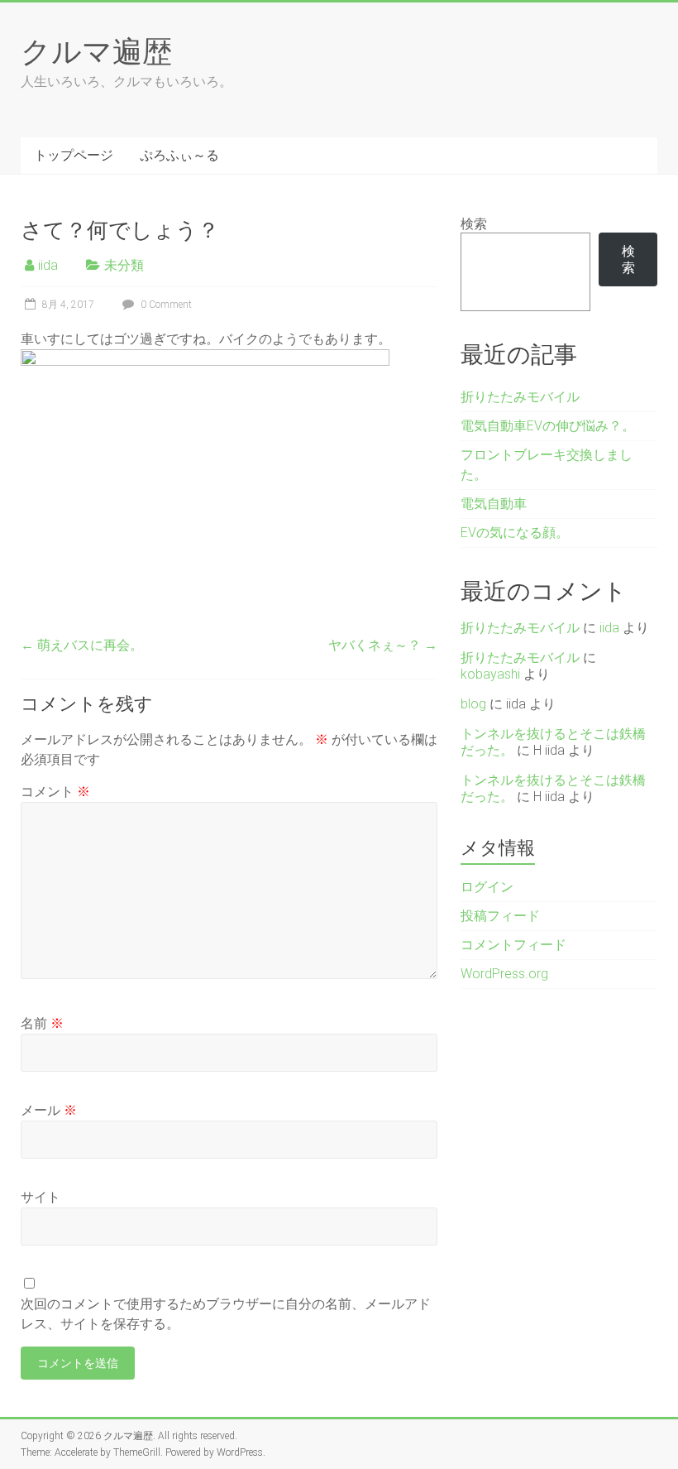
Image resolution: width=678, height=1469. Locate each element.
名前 (42, 1023)
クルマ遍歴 (96, 50)
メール (49, 1110)
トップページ (73, 155)
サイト (40, 1197)
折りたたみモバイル (520, 397)
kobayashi (490, 674)
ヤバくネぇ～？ (382, 645)
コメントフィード (513, 945)
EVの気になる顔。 (515, 532)
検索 (474, 224)
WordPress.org (504, 974)
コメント (55, 791)
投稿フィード (500, 916)
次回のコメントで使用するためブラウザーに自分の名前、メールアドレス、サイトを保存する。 (226, 1314)
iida (48, 265)
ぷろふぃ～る (179, 155)
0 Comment (165, 304)
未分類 (124, 265)
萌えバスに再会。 (82, 645)
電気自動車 (494, 503)
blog (473, 704)
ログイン (487, 887)
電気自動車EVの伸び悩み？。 (548, 426)
